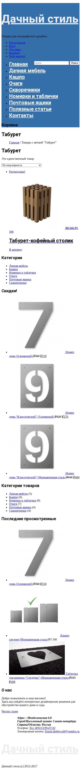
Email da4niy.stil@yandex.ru (62, 731)
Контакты (21, 115)
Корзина (14, 52)
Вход (12, 46)
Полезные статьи (30, 109)
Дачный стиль (40, 18)
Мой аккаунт (17, 56)
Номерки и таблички (33, 96)
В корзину (15, 249)
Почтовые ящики (30, 103)
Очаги (15, 83)
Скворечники (24, 90)
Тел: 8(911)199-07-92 (42, 728)
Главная (18, 64)
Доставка (15, 49)
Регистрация (17, 42)
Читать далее (10, 711)
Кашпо (17, 77)
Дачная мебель (27, 71)
